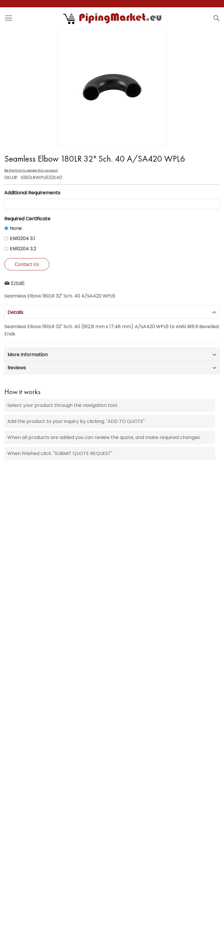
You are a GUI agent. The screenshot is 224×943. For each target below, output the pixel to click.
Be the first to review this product (31, 170)
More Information (28, 354)
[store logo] (112, 18)
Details (15, 312)
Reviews (17, 367)
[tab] (112, 312)
